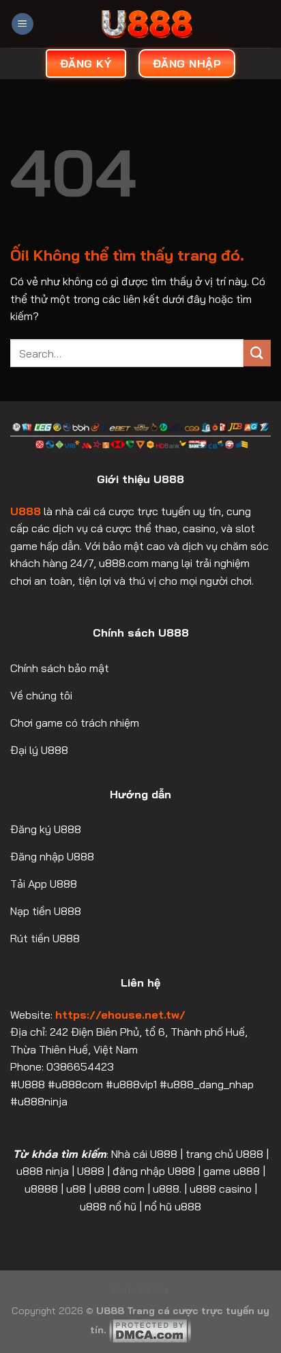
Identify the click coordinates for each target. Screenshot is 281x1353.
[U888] (146, 24)
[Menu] (22, 24)
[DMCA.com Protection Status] (150, 1330)
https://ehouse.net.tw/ (120, 1014)
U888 (25, 511)
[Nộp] (257, 353)
